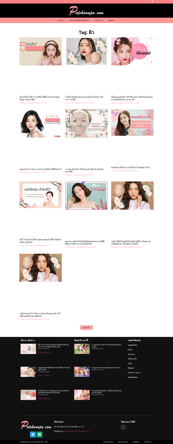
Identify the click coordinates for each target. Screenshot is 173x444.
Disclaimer (136, 442)
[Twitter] (33, 434)
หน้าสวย (46, 352)
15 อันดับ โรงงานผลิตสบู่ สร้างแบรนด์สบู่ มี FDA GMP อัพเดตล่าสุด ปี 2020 (53, 392)
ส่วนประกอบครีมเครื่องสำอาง (79, 20)
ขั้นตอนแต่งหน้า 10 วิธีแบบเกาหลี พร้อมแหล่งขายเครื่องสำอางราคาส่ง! (132, 98)
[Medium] (39, 434)
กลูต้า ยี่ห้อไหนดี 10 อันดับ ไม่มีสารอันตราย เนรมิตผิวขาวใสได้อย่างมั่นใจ (131, 242)
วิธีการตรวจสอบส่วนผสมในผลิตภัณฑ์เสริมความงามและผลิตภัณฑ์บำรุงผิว (53, 346)
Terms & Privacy (123, 442)
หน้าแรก (61, 20)
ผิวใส (40, 352)
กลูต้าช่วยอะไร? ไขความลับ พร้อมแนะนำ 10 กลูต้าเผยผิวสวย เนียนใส (39, 314)
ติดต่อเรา (111, 20)
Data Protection (108, 442)
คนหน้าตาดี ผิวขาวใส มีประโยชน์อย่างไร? (130, 167)
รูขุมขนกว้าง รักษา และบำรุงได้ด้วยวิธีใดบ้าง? (40, 169)
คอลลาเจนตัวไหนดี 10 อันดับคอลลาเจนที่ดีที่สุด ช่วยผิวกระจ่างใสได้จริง (85, 242)
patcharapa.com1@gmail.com (76, 431)
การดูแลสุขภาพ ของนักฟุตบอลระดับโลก (106, 368)
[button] (86, 327)
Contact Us (147, 442)
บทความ (98, 20)
